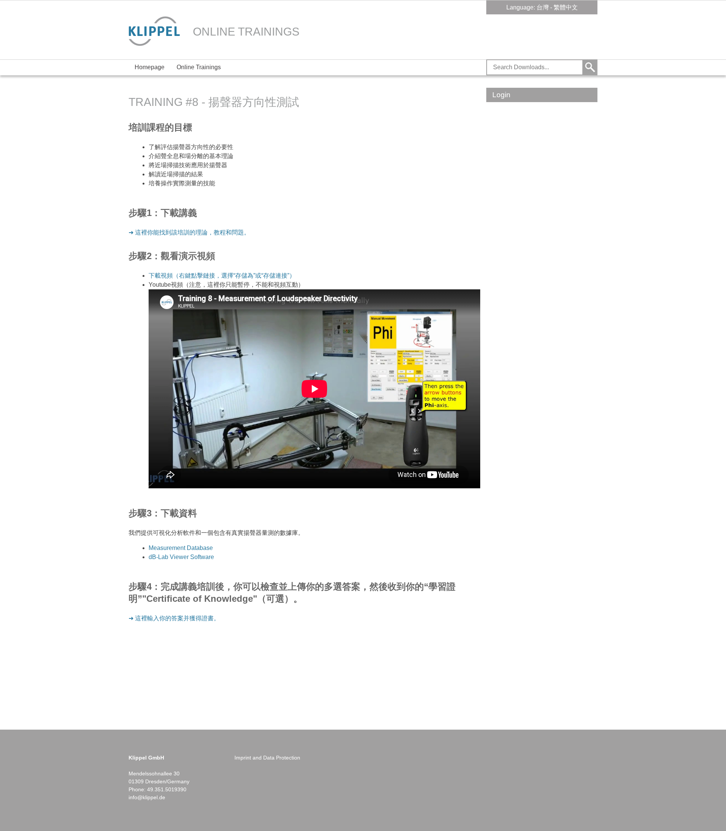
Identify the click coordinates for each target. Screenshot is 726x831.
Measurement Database (181, 548)
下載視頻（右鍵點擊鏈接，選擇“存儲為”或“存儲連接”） (222, 275)
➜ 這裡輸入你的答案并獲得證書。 (174, 618)
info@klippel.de (147, 797)
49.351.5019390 (166, 789)
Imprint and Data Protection (267, 758)
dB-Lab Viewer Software (181, 557)
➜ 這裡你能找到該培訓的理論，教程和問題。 (189, 232)
